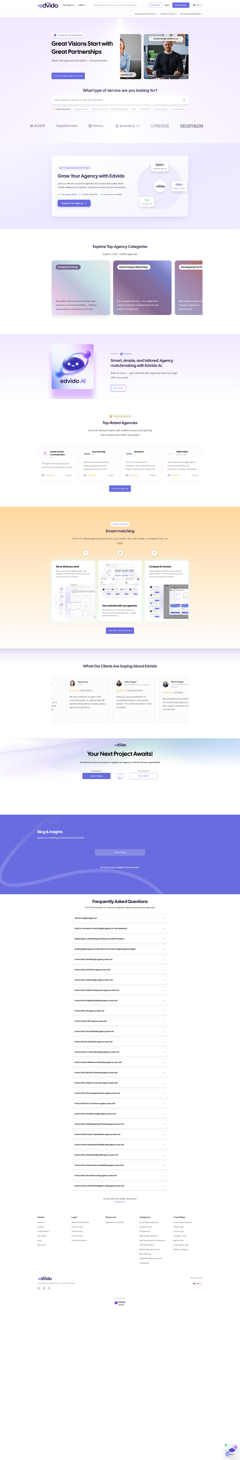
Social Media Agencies (148, 1222)
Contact (41, 1227)
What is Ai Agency (180, 1249)
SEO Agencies (145, 1254)
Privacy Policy (77, 1236)
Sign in (167, 5)
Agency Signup (96, 776)
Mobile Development (119, 109)
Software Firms (145, 1227)
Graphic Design (160, 109)
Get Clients (155, 5)
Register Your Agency (72, 203)
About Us (41, 1222)
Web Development (99, 109)
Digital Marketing (81, 109)
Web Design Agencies (148, 1236)
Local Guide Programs (182, 1222)
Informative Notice (79, 1240)
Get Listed (42, 1236)
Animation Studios (146, 1245)
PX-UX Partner (120, 1298)
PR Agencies (144, 1231)
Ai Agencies (144, 1263)
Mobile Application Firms (149, 1249)
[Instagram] (44, 1288)
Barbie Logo (178, 1240)
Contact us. (120, 1202)
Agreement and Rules (80, 1222)
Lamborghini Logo (180, 1245)
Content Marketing (178, 109)
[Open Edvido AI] (232, 1451)
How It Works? (43, 1231)
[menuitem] (69, 5)
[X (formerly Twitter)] (49, 1288)
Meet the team (196, 1278)
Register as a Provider (115, 1222)
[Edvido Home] (45, 1278)
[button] (120, 918)
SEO (134, 109)
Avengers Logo (179, 1236)
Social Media (145, 109)
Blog (39, 1240)
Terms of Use (77, 1227)
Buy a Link (42, 1245)
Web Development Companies (152, 1240)
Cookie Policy (77, 1231)
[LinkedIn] (39, 1288)
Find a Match (143, 776)
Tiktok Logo (178, 1227)
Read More (168, 718)
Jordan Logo (178, 1231)
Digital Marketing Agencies (150, 1258)
